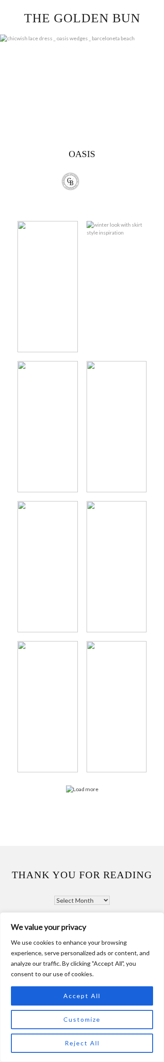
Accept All (82, 995)
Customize (82, 1019)
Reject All (82, 1043)
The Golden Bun (82, 18)
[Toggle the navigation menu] (93, 182)
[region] (82, 987)
